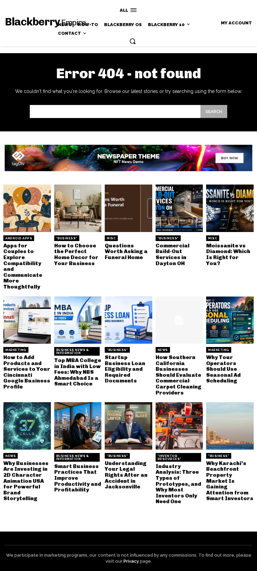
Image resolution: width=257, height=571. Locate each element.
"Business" (66, 238)
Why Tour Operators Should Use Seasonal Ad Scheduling (223, 369)
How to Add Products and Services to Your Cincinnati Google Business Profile (26, 372)
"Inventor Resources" (169, 457)
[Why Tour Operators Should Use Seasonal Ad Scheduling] (230, 320)
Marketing (15, 350)
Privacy (131, 561)
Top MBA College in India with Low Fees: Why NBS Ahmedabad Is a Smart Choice (77, 372)
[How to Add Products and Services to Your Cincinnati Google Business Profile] (27, 320)
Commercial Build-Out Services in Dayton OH (172, 254)
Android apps (18, 238)
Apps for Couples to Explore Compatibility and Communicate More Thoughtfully (22, 266)
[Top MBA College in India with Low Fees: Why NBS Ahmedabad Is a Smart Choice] (78, 320)
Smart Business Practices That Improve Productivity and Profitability (77, 478)
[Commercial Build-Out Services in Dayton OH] (179, 208)
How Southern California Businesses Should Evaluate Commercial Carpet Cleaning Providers (178, 375)
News (163, 350)
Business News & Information (72, 351)
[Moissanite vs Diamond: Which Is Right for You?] (230, 208)
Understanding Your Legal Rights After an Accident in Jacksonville (126, 475)
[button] (132, 41)
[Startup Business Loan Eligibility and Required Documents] (128, 320)
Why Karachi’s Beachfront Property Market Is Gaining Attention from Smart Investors (229, 481)
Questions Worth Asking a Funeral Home (126, 251)
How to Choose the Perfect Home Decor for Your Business (76, 254)
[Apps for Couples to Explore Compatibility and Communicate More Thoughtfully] (27, 208)
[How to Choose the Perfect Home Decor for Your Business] (78, 208)
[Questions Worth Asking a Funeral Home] (128, 208)
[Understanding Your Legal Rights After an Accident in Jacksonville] (128, 426)
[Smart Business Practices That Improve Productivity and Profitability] (78, 426)
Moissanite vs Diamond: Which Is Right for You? (228, 254)
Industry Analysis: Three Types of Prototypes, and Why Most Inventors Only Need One (178, 484)
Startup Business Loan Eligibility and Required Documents (125, 369)
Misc (111, 238)
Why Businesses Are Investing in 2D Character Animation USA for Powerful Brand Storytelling (26, 481)
